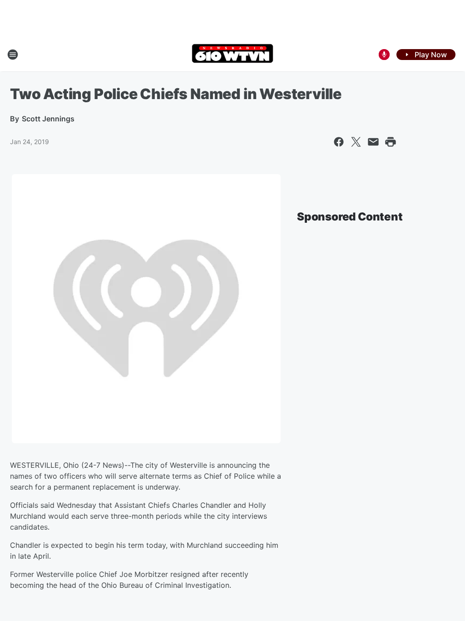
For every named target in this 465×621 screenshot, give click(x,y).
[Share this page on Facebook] (338, 141)
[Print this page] (390, 141)
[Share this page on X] (356, 141)
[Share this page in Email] (373, 141)
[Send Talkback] (384, 54)
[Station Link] (232, 54)
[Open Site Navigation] (12, 54)
